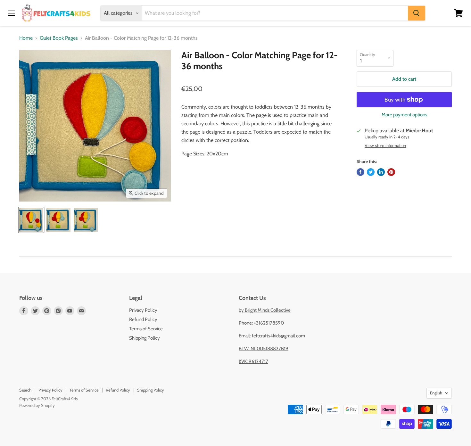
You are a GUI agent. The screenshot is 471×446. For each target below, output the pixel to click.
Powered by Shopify (37, 405)
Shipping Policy (144, 338)
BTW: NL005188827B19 (263, 348)
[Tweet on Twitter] (371, 172)
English (436, 392)
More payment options (404, 115)
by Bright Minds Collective (265, 310)
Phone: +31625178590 (261, 323)
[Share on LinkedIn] (381, 172)
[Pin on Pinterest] (391, 172)
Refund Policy (143, 319)
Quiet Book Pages (59, 38)
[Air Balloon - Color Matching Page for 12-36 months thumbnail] (31, 220)
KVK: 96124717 (253, 361)
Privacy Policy (143, 310)
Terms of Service (146, 329)
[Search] (416, 13)
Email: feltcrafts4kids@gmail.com (272, 336)
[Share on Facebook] (360, 172)
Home (26, 38)
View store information (385, 146)
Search (25, 389)
